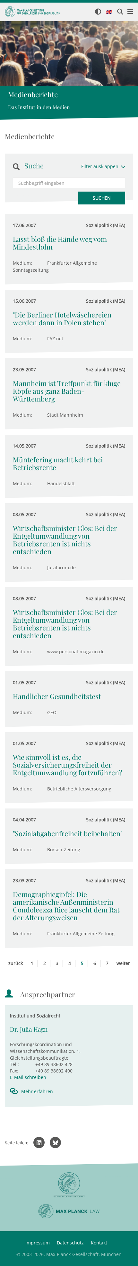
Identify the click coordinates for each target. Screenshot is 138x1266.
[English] (109, 12)
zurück (15, 963)
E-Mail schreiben (28, 1077)
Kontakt (99, 1243)
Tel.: (14, 1064)
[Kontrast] (98, 12)
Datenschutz (70, 1243)
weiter (123, 963)
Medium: (22, 263)
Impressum (37, 1243)
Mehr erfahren (37, 1091)
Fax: (14, 1071)
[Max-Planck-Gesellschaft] (69, 1185)
